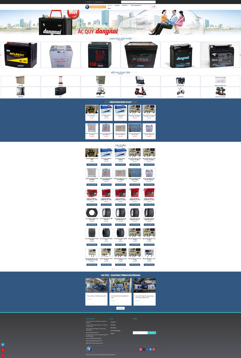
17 (123, 269)
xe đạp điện (140, 96)
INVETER (100, 85)
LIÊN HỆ (109, 8)
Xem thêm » (89, 299)
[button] (1, 22)
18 (125, 269)
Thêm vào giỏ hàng (92, 164)
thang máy (20, 96)
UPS (60, 96)
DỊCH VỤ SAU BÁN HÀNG (136, 5)
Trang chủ (109, 5)
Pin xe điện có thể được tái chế (96, 296)
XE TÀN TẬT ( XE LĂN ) (220, 96)
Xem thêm (120, 308)
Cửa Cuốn (20, 85)
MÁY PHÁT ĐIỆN (180, 85)
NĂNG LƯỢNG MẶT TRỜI (220, 85)
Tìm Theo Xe (124, 5)
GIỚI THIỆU (117, 5)
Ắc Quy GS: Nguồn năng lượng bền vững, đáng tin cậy (144, 296)
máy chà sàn (140, 85)
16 (121, 269)
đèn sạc (61, 85)
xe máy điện (180, 96)
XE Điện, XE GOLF (100, 96)
